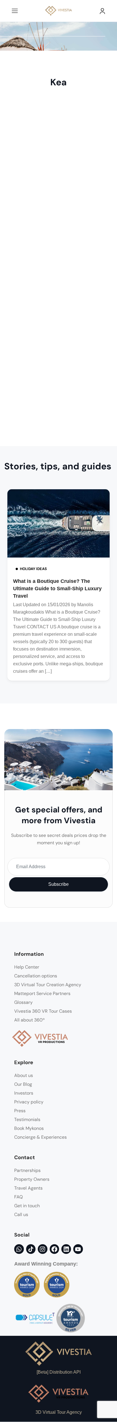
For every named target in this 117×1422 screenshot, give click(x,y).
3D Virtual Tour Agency (58, 1412)
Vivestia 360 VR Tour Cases (43, 1011)
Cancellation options (35, 976)
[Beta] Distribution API (59, 1372)
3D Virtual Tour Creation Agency (47, 985)
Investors (23, 1093)
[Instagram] (42, 1249)
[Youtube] (78, 1249)
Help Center (26, 967)
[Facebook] (54, 1249)
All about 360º (29, 1020)
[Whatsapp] (19, 1249)
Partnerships (27, 1170)
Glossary (23, 1002)
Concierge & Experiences (40, 1137)
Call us (21, 1214)
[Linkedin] (66, 1249)
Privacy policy (28, 1102)
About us (23, 1075)
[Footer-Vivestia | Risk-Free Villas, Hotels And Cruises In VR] (31, 1249)
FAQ (18, 1197)
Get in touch (27, 1206)
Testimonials (27, 1119)
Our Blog (23, 1084)
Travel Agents (28, 1188)
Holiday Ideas (33, 568)
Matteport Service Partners (42, 993)
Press (20, 1111)
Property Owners (31, 1179)
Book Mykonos (29, 1128)
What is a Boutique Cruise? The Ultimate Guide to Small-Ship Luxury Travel (57, 588)
